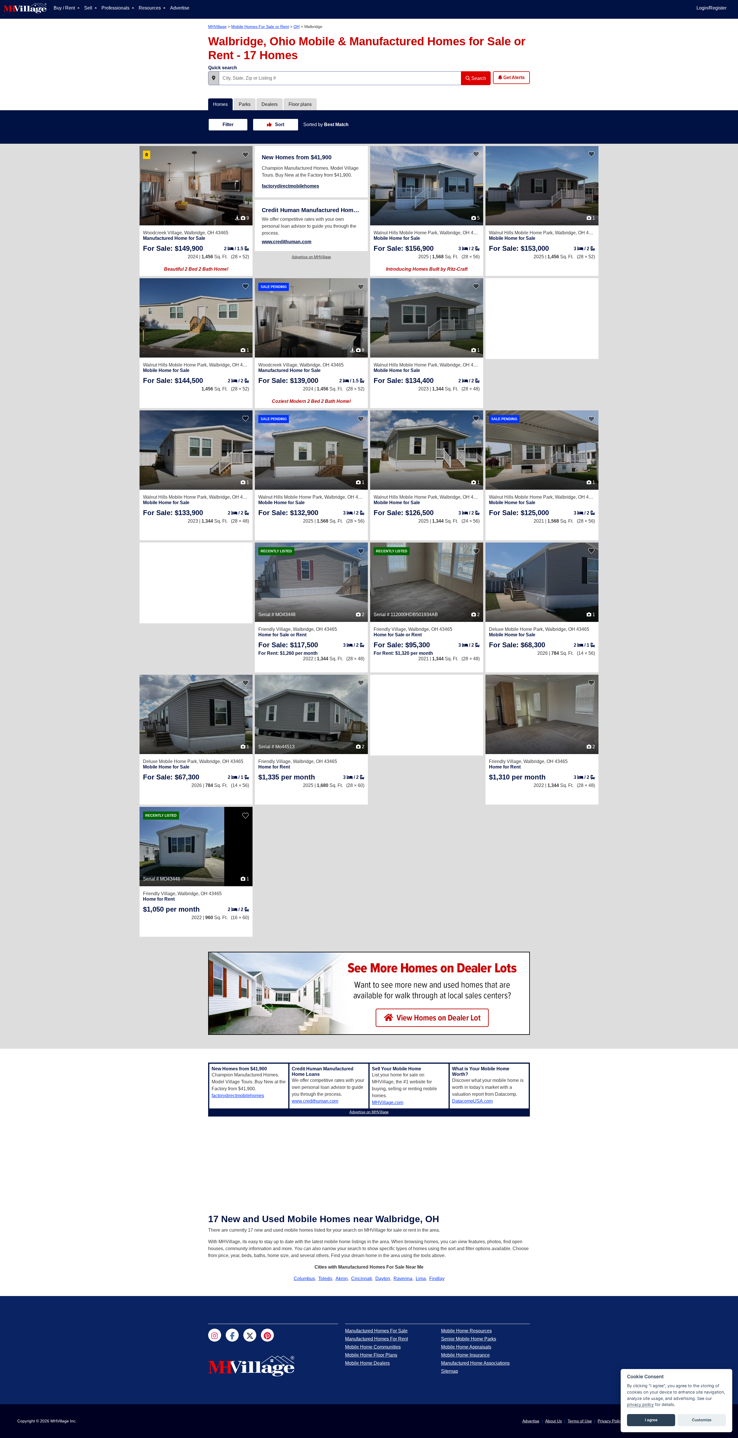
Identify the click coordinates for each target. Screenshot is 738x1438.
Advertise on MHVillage (311, 257)
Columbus (304, 1278)
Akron (342, 1278)
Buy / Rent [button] (65, 7)
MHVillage (217, 26)
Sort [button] (279, 124)
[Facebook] (232, 1335)
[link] (173, 248)
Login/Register (711, 7)
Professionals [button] (116, 7)
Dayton (382, 1278)
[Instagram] (214, 1335)
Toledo (325, 1278)
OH (296, 26)
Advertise (179, 7)
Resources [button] (150, 7)
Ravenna (403, 1278)
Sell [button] (88, 7)
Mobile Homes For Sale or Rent (260, 26)
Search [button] (478, 78)
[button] (213, 78)
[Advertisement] (541, 318)
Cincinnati (361, 1278)
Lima (421, 1278)
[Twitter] (249, 1335)
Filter (228, 124)
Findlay (437, 1278)
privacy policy (640, 1404)
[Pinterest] (267, 1335)
